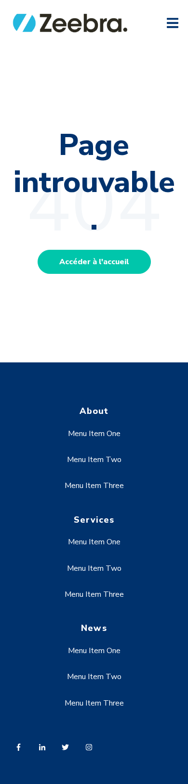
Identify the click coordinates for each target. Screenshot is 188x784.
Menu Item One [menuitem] (94, 433)
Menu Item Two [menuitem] (94, 459)
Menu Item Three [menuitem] (94, 485)
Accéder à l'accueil (94, 262)
